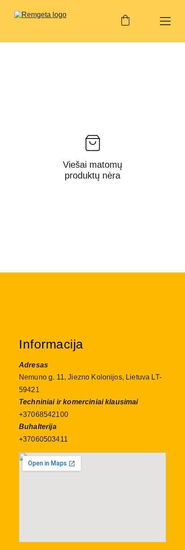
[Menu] (165, 21)
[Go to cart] (125, 21)
